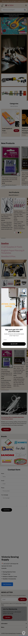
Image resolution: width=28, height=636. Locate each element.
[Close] (24, 290)
